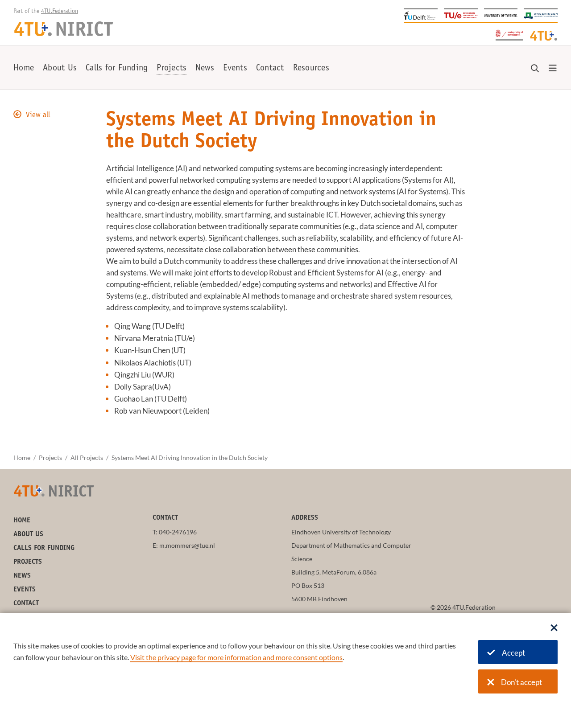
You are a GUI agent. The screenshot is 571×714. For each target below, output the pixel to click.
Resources (311, 68)
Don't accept (521, 682)
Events (235, 68)
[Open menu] (553, 69)
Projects (171, 68)
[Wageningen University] (541, 15)
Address (304, 517)
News (204, 68)
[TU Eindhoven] (461, 15)
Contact (270, 68)
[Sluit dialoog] (554, 628)
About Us (60, 68)
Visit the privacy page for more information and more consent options (236, 657)
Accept (513, 652)
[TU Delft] (421, 15)
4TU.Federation (59, 11)
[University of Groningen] (509, 34)
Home (23, 68)
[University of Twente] (501, 15)
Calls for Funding (117, 68)
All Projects (86, 457)
